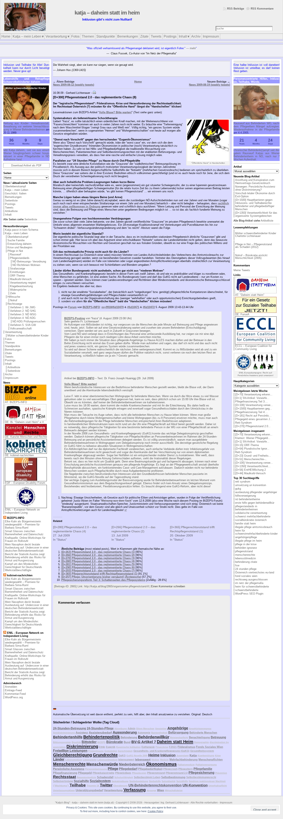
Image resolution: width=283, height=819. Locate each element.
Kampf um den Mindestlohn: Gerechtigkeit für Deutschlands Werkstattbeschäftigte (23, 567)
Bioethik (76, 742)
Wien (160, 790)
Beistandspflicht (179, 737)
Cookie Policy (155, 811)
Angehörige (177, 728)
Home (138, 81)
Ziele (13, 293)
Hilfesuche (13, 296)
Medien (155, 759)
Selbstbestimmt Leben (147, 777)
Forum (72, 307)
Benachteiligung (199, 737)
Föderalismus (186, 746)
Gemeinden (110, 751)
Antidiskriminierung (64, 732)
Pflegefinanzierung (65, 772)
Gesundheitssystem (202, 751)
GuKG (122, 755)
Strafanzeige (17, 268)
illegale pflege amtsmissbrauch (253, 527)
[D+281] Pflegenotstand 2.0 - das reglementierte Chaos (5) (98, 564)
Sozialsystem (100, 781)
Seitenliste (11, 200)
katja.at (109, 802)
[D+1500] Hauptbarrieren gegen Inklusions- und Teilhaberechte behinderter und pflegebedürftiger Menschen (254, 204)
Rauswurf (15, 254)
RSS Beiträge (235, 8)
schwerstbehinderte (246, 590)
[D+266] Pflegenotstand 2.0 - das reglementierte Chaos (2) (98, 555)
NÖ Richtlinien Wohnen (26, 265)
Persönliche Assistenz (68, 768)
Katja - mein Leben (16, 233)
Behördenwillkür (153, 737)
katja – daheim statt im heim (107, 13)
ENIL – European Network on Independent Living (22, 511)
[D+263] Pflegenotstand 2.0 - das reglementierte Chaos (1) (98, 551)
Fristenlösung (96, 751)
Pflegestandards (19, 258)
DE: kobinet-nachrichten (19, 455)
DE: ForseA (242, 314)
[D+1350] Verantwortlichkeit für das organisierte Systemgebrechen (256, 214)
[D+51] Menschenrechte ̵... (251, 459)
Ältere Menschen (145, 728)
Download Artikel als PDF (26, 165)
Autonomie (144, 732)
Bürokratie (114, 742)
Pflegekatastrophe (103, 772)
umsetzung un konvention (250, 485)
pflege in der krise (245, 544)
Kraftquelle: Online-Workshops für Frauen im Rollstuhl (25, 539)
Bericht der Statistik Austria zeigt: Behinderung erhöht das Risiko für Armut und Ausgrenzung (25, 557)
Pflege (113, 769)
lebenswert (143, 759)
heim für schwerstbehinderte (252, 586)
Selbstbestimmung (173, 777)
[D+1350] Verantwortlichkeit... (253, 466)
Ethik (102, 747)
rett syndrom (242, 481)
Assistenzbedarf (100, 732)
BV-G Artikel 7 (143, 742)
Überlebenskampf (15, 186)
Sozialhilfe (81, 781)
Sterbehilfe (155, 781)
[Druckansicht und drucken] (94, 92)
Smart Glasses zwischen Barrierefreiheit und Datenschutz (24, 533)
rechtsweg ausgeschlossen (251, 579)
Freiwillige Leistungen (70, 750)
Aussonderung (125, 732)
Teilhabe (78, 785)
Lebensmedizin (73, 759)
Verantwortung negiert (23, 282)
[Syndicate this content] (4, 517)
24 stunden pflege (245, 568)
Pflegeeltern (185, 769)
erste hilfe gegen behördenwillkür (254, 502)
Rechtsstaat (64, 777)
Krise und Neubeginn (19, 247)
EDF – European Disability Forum (25, 482)
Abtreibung (120, 728)
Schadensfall (105, 777)
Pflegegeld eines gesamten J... (253, 419)
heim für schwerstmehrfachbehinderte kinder (256, 532)
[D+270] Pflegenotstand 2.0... (253, 426)
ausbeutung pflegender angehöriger (256, 492)
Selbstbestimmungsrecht (201, 777)
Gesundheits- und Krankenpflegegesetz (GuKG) (161, 751)
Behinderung (129, 737)
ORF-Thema (17, 275)
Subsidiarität (168, 781)
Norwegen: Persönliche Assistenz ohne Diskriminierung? (255, 188)
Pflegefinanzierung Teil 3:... (251, 401)
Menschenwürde (102, 764)
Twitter (106, 785)
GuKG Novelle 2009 (137, 755)
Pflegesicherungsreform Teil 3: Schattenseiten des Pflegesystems (103, 579)
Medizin (164, 759)
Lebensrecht (90, 759)
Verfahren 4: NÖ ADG (23, 317)
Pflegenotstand (156, 772)
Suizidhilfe (182, 781)
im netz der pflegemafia (249, 583)
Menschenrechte (69, 764)
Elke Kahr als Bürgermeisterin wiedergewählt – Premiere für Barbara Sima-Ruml (23, 524)
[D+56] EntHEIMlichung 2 (250, 469)
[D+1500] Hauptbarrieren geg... (253, 408)
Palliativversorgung (206, 764)
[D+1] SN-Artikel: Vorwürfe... (252, 398)
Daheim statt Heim (175, 741)
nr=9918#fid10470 (113, 307)
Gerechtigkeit (125, 751)
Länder (58, 759)
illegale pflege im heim (248, 540)
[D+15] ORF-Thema (247, 445)
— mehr (191, 48)
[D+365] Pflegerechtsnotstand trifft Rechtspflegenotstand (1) (99, 573)
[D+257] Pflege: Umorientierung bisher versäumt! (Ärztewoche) (101, 576)
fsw (237, 565)
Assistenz (82, 732)
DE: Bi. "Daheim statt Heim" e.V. (25, 422)
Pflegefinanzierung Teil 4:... (251, 412)
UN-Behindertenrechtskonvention (155, 785)
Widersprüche (18, 289)
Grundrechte (105, 755)
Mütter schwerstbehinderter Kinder (27, 335)
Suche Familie (16, 240)
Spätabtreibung (119, 781)
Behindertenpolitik (101, 737)
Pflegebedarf (128, 768)
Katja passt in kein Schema (21, 229)
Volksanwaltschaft (21, 328)
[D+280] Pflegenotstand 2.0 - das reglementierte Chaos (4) (98, 561)
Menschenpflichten (210, 759)
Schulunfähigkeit (123, 777)
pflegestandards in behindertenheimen (246, 508)
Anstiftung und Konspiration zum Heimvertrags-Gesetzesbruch (254, 181)
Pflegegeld (85, 772)
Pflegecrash (170, 769)
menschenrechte (245, 554)
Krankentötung (206, 755)
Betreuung (218, 737)
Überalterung (120, 785)
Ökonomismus (161, 764)
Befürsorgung (178, 732)
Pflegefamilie (203, 768)
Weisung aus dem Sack (116, 500)
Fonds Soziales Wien (209, 746)
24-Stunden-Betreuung (69, 728)
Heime (154, 755)
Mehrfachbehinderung (183, 759)
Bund (127, 742)
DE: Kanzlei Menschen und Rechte (26, 436)
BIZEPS (101, 742)
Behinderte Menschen (203, 732)
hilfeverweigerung (245, 495)
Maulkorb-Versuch (20, 279)
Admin (131, 728)
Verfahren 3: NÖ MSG (23, 314)
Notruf (13, 300)
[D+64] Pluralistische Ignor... (252, 448)
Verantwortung (13, 332)
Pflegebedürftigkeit (150, 768)
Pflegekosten (139, 773)
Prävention (221, 773)
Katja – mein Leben (16, 189)
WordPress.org (14, 697)
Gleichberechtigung (72, 755)
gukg (238, 488)
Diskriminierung (82, 746)
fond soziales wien (246, 576)
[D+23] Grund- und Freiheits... (253, 455)
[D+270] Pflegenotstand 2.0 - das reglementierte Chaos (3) (98, 558)
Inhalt (8, 214)
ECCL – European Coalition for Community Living (253, 347)
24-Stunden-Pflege (100, 728)
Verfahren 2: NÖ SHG (23, 310)
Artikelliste (11, 211)
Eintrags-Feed (13, 690)
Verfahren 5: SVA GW (23, 325)
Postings (10, 204)
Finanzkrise (162, 747)
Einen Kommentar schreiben (168, 586)
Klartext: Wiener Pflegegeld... (252, 438)
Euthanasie (148, 747)
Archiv (9, 374)
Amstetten (161, 728)
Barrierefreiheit (159, 732)
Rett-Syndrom (243, 422)
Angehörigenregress (200, 728)
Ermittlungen (17, 272)
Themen (10, 342)
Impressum (11, 377)
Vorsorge (151, 790)
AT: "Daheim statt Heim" (249, 294)
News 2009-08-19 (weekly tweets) (209, 84)
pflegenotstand (244, 551)
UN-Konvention (195, 785)
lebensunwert (126, 759)
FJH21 (173, 747)
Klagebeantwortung (21, 286)
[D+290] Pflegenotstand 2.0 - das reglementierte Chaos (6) (98, 567)
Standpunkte (12, 346)
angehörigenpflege (246, 537)
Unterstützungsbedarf (89, 790)
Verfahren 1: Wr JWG (22, 307)
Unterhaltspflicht (217, 785)
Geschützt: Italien (15, 193)
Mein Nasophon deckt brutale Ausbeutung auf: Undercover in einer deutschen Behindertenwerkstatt (27, 547)
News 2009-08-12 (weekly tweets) (73, 84)
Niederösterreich (132, 764)
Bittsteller (89, 742)
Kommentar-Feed (15, 693)
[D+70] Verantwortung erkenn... (253, 394)
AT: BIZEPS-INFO (16, 402)
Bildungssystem (62, 742)
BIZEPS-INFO (91, 307)
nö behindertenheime (247, 499)
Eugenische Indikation (128, 747)
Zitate (8, 353)
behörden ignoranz (246, 547)
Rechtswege (14, 303)
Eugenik (110, 747)
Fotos (8, 339)
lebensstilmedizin (245, 558)
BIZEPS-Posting (74, 318)
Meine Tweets (241, 270)
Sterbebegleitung (138, 781)
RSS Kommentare (262, 8)
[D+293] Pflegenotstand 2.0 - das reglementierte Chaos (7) (98, 570)
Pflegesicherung (201, 772)
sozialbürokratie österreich (251, 520)
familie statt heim (245, 523)
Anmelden (11, 686)
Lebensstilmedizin (107, 759)
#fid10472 (149, 307)
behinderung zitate (246, 561)
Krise (218, 755)
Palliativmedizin (186, 764)
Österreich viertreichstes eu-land (254, 572)
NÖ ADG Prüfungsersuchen (28, 321)
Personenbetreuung (96, 769)
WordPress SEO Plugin (249, 593)
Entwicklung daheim (19, 243)
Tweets (9, 207)
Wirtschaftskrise (174, 790)
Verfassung (134, 789)
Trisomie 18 (93, 785)
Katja (193, 755)
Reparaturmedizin (86, 777)
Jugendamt (182, 755)
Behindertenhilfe (67, 737)
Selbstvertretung (63, 781)
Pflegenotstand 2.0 (177, 772)
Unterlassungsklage (64, 790)
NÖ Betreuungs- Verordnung (29, 261)
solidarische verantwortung (251, 512)
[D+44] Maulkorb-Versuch (250, 473)
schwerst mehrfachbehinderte (252, 516)
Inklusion (167, 755)
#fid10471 (133, 307)
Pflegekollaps (123, 772)
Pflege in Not (15, 250)
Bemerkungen (13, 197)
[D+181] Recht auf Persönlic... (253, 415)
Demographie (201, 742)
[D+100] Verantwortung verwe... (254, 405)
